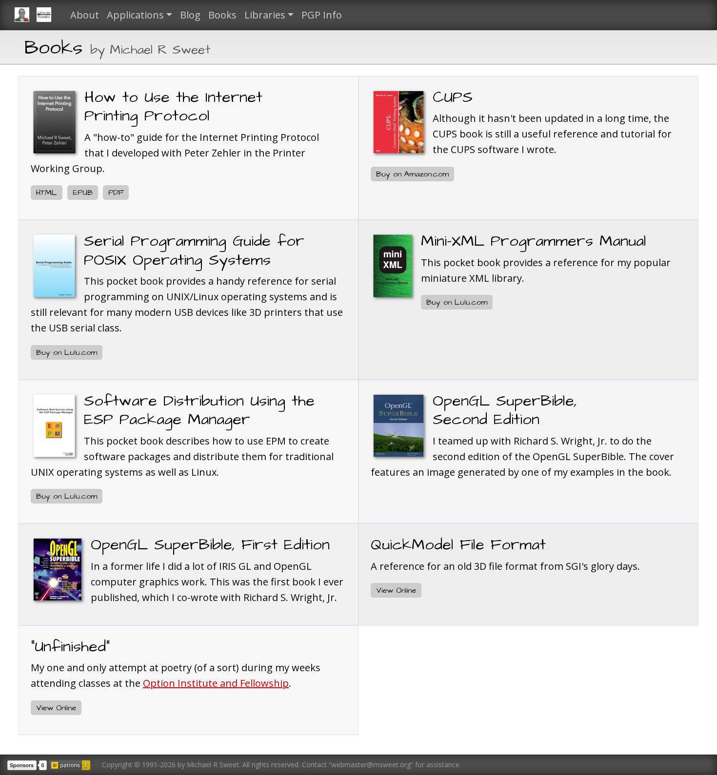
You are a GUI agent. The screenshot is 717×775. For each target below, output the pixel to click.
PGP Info (321, 14)
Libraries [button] (264, 14)
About (84, 14)
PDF (115, 192)
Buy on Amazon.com (412, 174)
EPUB (83, 192)
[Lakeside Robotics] (48, 15)
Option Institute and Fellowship (216, 683)
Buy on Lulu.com (66, 352)
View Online (396, 590)
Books (222, 14)
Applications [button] (135, 14)
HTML (46, 192)
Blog (190, 14)
